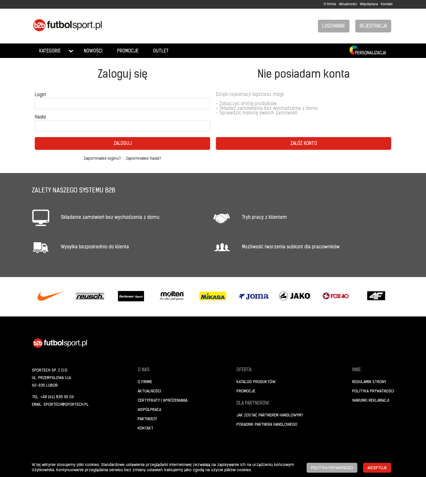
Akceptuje (377, 468)
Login (40, 95)
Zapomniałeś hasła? (143, 158)
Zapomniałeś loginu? (102, 158)
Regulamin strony (369, 382)
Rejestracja (373, 26)
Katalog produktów (255, 382)
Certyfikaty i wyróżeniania (162, 400)
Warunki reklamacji (370, 400)
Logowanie (333, 26)
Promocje (128, 51)
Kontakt (387, 4)
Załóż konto (303, 143)
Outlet (161, 51)
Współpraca (369, 4)
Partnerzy (147, 419)
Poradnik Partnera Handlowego (266, 425)
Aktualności (348, 4)
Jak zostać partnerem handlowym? (269, 415)
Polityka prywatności (373, 391)
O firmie (330, 4)
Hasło (40, 117)
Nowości (93, 51)
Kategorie (50, 51)
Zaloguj (123, 143)
